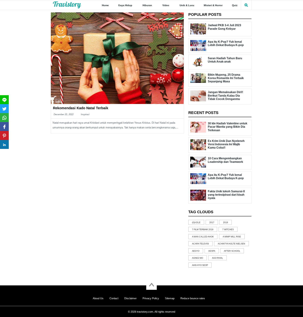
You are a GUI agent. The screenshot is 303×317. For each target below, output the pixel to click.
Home (105, 5)
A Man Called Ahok (203, 237)
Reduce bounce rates (192, 298)
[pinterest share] (4, 135)
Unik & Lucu (187, 5)
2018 (225, 222)
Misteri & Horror (213, 5)
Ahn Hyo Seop (200, 265)
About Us (98, 298)
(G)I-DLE (196, 222)
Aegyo (195, 251)
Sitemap (169, 298)
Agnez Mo (197, 258)
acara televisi (200, 244)
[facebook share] (4, 126)
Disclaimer (130, 298)
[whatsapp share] (4, 117)
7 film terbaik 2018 (202, 229)
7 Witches (228, 229)
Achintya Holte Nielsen (231, 244)
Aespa (211, 251)
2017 (211, 222)
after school (232, 251)
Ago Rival (217, 258)
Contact (113, 298)
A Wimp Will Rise (232, 237)
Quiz (234, 5)
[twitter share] (4, 108)
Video (165, 5)
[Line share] (4, 99)
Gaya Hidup (125, 5)
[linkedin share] (4, 144)
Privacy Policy (151, 298)
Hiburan (147, 5)
